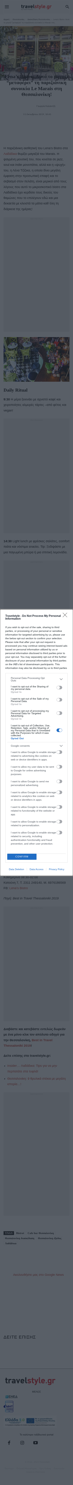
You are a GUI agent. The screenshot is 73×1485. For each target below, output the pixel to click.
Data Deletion (16, 869)
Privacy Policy (56, 869)
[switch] (59, 687)
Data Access (36, 869)
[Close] (66, 616)
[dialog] (36, 742)
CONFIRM (22, 856)
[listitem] (36, 679)
